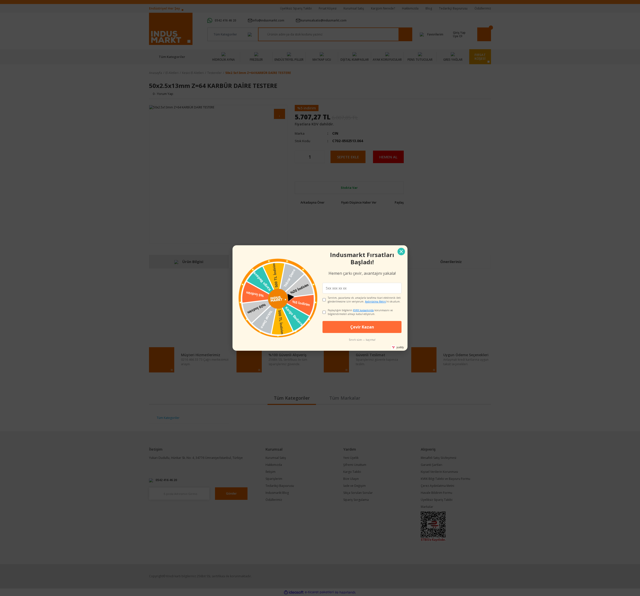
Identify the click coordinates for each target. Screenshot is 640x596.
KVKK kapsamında (363, 310)
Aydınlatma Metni (375, 301)
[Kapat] (401, 251)
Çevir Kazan (362, 327)
